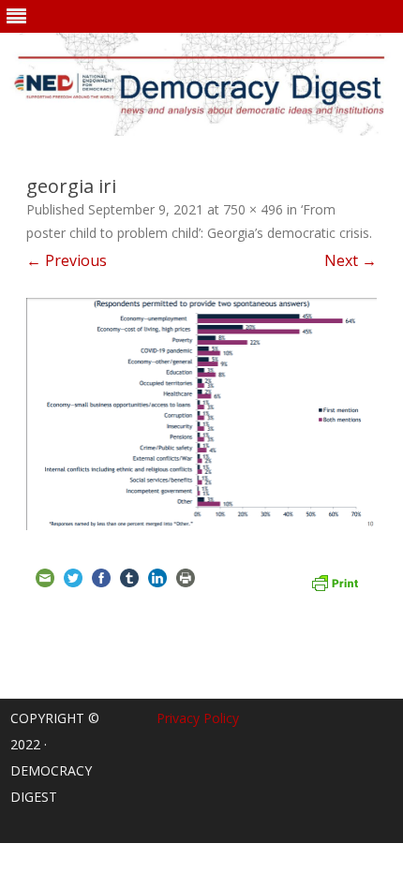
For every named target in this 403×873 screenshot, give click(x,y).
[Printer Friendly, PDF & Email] (335, 581)
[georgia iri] (201, 413)
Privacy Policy (198, 718)
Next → (350, 260)
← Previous (66, 260)
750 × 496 (253, 209)
